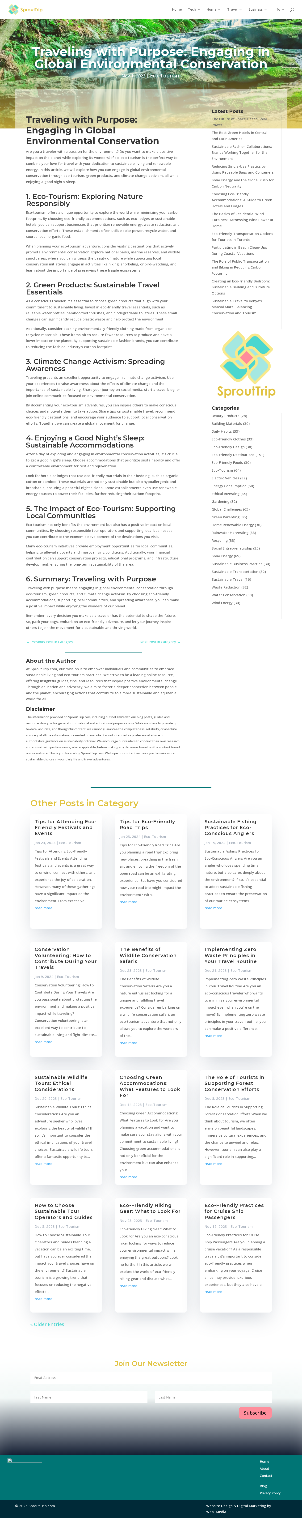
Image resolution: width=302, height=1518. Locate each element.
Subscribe (255, 1413)
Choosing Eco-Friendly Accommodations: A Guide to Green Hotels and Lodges (242, 200)
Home (177, 10)
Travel (232, 10)
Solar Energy (222, 556)
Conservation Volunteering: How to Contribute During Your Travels (66, 958)
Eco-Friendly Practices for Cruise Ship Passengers (234, 1211)
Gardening (220, 501)
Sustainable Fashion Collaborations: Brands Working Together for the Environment (242, 152)
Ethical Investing (225, 493)
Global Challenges (227, 509)
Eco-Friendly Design (228, 446)
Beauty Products (225, 415)
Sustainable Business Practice (237, 563)
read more (43, 907)
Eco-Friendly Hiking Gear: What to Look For (150, 1208)
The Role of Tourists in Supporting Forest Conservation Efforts (234, 1083)
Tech (192, 10)
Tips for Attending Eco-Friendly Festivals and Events (65, 827)
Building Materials (227, 423)
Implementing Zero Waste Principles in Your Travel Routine (231, 955)
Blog (275, 1486)
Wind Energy (222, 602)
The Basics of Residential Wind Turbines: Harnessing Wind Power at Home (242, 219)
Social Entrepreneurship (232, 548)
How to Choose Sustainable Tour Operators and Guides (64, 1211)
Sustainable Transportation (235, 571)
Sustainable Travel (227, 579)
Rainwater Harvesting (230, 532)
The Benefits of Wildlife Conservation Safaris (148, 955)
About (276, 1469)
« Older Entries (47, 1324)
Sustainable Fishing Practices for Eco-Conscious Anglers (231, 827)
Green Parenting (225, 517)
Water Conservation (228, 595)
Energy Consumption (229, 485)
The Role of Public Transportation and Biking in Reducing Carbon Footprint (240, 267)
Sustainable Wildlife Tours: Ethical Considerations (61, 1083)
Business (255, 10)
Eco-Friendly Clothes (229, 439)
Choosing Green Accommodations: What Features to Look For (150, 1086)
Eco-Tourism (165, 75)
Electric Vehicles (225, 478)
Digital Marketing (251, 1505)
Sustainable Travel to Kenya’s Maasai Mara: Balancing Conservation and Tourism (237, 306)
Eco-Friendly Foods (227, 462)
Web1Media (216, 1511)
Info (276, 10)
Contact (276, 1477)
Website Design (219, 1505)
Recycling (220, 540)
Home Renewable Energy (233, 524)
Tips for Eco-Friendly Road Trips (147, 824)
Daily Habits (222, 431)
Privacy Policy (270, 1493)
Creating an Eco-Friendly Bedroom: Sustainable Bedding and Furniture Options (241, 287)
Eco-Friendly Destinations (233, 454)
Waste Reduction (226, 587)
